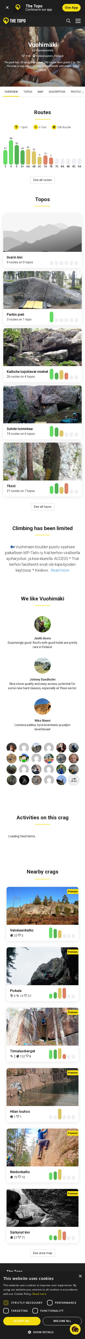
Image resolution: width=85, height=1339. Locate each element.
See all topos (42, 506)
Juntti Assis (42, 638)
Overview (11, 91)
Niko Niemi (43, 720)
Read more (60, 570)
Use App (71, 8)
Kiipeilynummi (44, 50)
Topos (28, 91)
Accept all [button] (22, 1321)
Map (40, 91)
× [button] (80, 1276)
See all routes (42, 180)
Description (57, 91)
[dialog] (42, 1305)
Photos (76, 91)
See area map (42, 1253)
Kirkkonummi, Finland (49, 56)
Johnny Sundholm (43, 679)
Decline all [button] (62, 1321)
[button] (42, 1332)
